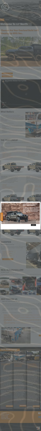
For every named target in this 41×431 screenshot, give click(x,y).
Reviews (1, 217)
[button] (3, 204)
